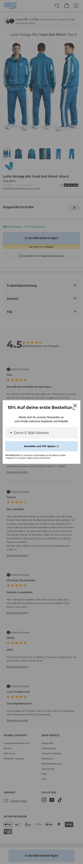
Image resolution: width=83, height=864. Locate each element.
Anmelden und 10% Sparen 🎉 (41, 446)
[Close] (75, 405)
